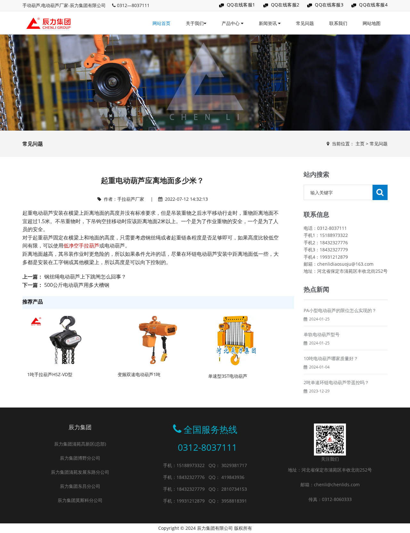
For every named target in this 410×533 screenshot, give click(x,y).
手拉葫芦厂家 (130, 199)
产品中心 (231, 23)
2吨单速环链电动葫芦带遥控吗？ (336, 382)
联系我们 (338, 23)
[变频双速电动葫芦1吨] (156, 339)
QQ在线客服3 (329, 5)
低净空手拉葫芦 (81, 245)
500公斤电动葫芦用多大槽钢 (76, 284)
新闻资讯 (268, 23)
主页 (360, 144)
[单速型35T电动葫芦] (234, 340)
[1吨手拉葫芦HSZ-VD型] (65, 339)
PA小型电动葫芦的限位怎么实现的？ (340, 310)
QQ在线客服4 (373, 5)
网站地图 (372, 23)
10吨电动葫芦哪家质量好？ (331, 358)
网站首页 (161, 23)
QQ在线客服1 (241, 5)
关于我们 (195, 23)
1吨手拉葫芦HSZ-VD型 (49, 374)
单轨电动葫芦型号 (322, 334)
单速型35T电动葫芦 (227, 376)
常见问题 (305, 23)
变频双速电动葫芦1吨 (139, 374)
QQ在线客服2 (285, 5)
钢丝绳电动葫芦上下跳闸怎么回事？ (85, 276)
